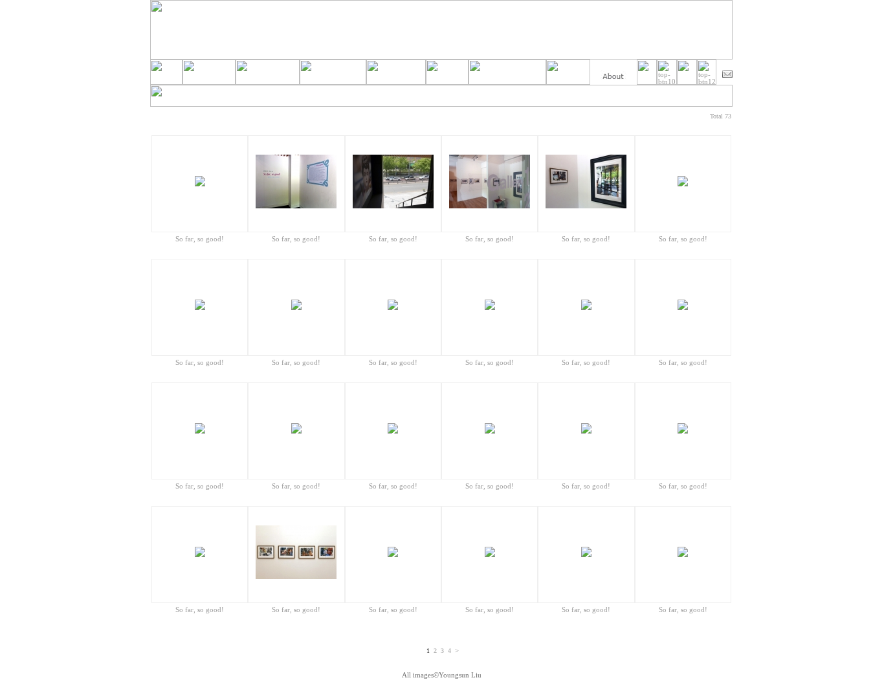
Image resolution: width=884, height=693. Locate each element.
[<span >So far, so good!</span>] (200, 184)
